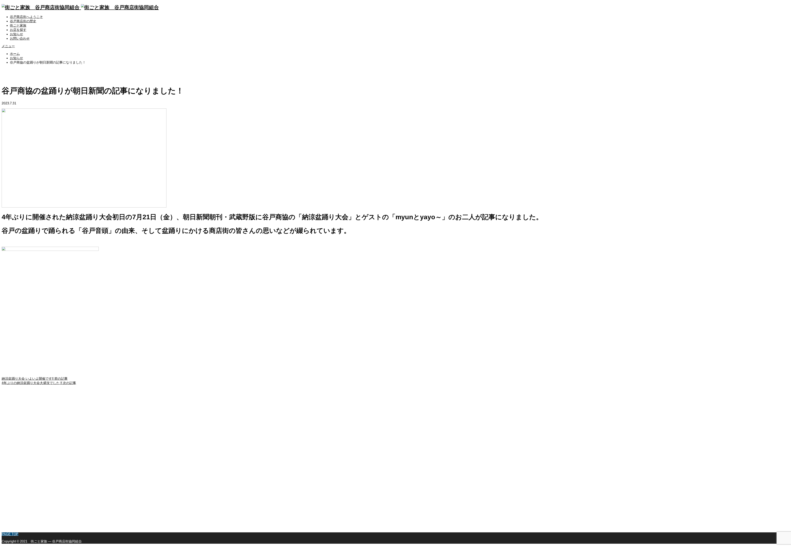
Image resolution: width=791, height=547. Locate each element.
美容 (13, 518)
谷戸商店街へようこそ (26, 17)
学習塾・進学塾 (21, 496)
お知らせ (16, 34)
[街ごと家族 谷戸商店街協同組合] (80, 7)
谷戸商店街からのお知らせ (29, 448)
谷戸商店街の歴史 (23, 21)
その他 (15, 526)
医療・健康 (18, 513)
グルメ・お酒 (20, 505)
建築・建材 (18, 483)
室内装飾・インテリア (26, 492)
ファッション (20, 487)
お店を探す (18, 30)
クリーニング (20, 500)
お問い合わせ (20, 38)
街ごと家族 (18, 25)
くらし (15, 479)
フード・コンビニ (23, 509)
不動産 (15, 522)
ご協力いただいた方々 (26, 461)
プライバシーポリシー (26, 457)
